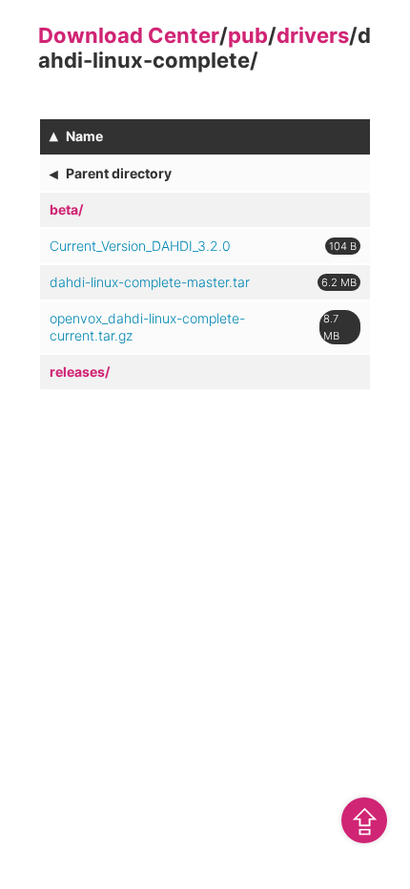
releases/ (80, 371)
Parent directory (119, 173)
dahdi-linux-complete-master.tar (150, 282)
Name (84, 136)
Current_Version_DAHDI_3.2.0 (140, 246)
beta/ (66, 209)
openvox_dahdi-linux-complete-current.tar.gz (147, 326)
